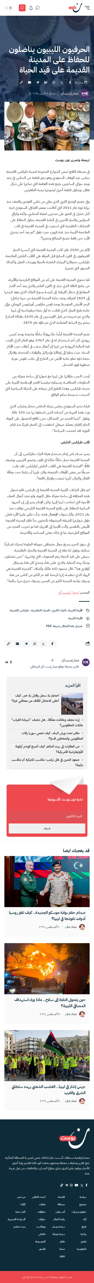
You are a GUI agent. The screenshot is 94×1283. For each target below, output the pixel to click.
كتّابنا (23, 1204)
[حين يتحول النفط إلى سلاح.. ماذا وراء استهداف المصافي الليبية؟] (47, 968)
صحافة (61, 1204)
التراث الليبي (59, 610)
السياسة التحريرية (16, 1219)
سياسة (83, 1197)
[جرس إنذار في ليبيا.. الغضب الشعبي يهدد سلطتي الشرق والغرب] (47, 1055)
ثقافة (62, 1256)
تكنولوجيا (81, 1249)
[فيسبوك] (11, 662)
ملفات (42, 1204)
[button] (86, 8)
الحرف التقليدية (40, 610)
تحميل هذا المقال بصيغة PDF (64, 626)
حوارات (41, 1219)
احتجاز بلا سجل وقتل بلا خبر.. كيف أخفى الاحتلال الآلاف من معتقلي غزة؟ (35, 698)
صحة (62, 1249)
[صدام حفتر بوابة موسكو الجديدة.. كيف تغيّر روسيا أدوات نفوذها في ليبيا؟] (47, 881)
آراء (84, 1219)
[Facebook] (86, 1185)
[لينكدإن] (6, 662)
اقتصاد (61, 1197)
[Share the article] (70, 82)
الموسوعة (40, 1241)
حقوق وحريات (79, 1212)
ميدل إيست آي (69, 93)
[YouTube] (76, 1185)
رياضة (83, 1234)
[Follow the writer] (52, 660)
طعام (62, 1241)
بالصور (42, 1249)
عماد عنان (71, 927)
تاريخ (84, 1227)
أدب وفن (60, 1212)
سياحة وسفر (58, 1227)
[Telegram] (66, 1185)
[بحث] (37, 7)
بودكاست (40, 1227)
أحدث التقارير (38, 1197)
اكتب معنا (20, 1212)
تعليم (83, 1241)
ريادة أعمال (59, 1219)
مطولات (41, 1212)
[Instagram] (71, 1185)
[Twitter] (81, 1185)
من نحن (21, 1197)
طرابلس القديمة (19, 610)
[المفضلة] (22, 7)
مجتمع (82, 1204)
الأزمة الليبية (75, 610)
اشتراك (47, 828)
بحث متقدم (19, 1227)
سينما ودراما (58, 1234)
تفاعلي (41, 1234)
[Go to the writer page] (86, 662)
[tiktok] (61, 1185)
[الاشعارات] (31, 7)
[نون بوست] (75, 7)
